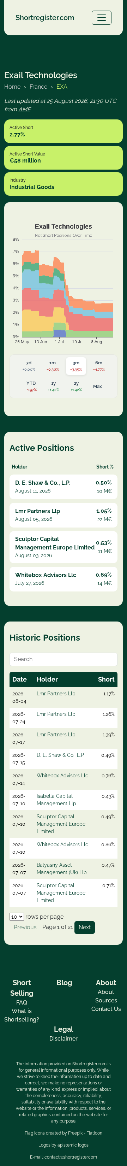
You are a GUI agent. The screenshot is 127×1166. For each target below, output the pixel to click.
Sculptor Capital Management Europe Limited (61, 824)
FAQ (21, 1002)
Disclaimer (63, 1038)
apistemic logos (73, 1145)
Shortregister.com (45, 17)
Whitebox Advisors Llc (62, 775)
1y (53, 387)
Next (85, 927)
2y (76, 387)
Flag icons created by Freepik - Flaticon (63, 1133)
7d (29, 366)
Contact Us (106, 1009)
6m (99, 366)
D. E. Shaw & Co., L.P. (61, 755)
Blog (64, 982)
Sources (106, 1000)
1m (53, 366)
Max (97, 386)
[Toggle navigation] (101, 18)
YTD (31, 387)
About (106, 992)
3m (76, 366)
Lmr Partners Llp (56, 693)
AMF (24, 109)
